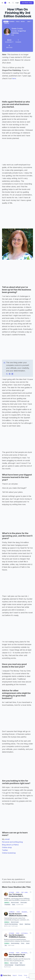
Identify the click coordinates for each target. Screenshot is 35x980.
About (6, 21)
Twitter (5, 850)
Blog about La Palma (10, 845)
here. (14, 78)
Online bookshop (9, 853)
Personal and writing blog (12, 842)
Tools (17, 21)
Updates (6, 23)
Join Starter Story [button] (26, 2)
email (7, 839)
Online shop (7, 847)
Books (23, 21)
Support (15, 975)
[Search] (13, 3)
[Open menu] (2, 2)
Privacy (20, 975)
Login (17, 2)
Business (11, 21)
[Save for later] (30, 892)
